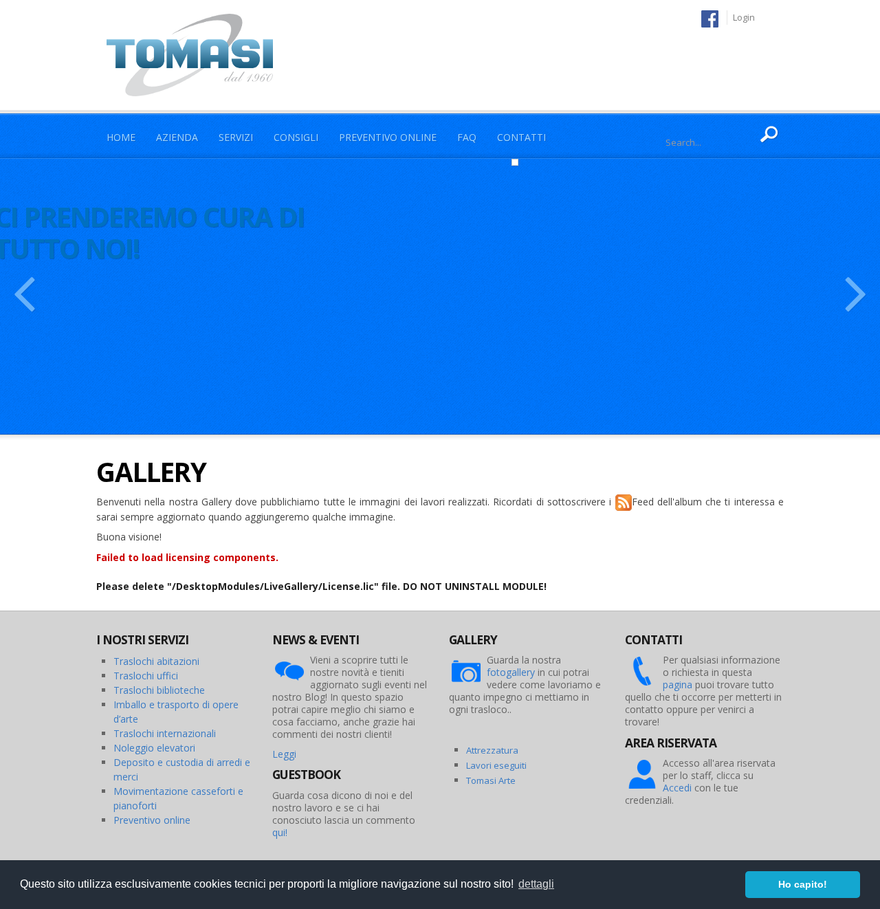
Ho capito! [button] (802, 884)
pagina (677, 684)
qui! (279, 832)
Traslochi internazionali (164, 733)
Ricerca (770, 135)
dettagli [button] (536, 884)
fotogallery (511, 672)
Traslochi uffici (145, 675)
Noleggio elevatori (154, 747)
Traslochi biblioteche (159, 690)
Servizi (236, 137)
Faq (466, 137)
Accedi (677, 787)
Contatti (521, 137)
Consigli (296, 137)
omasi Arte (493, 780)
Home (121, 137)
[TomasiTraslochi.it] (197, 54)
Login (744, 17)
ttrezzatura (495, 750)
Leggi (284, 753)
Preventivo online (151, 819)
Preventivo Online (388, 137)
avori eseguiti (498, 765)
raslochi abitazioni (159, 661)
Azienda (177, 137)
